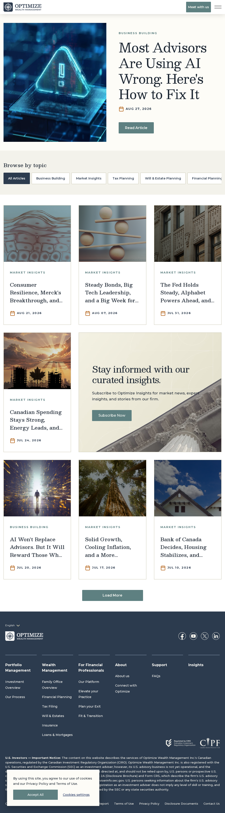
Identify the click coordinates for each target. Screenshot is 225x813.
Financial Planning (57, 697)
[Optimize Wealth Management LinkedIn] (216, 636)
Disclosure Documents (181, 803)
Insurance (50, 725)
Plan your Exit (89, 706)
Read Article (136, 128)
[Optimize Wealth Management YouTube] (193, 636)
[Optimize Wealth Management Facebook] (182, 636)
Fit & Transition (90, 716)
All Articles (16, 178)
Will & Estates (53, 716)
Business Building (50, 178)
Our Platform (88, 682)
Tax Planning (123, 178)
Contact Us (211, 803)
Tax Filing (49, 706)
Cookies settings (76, 795)
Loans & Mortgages (57, 735)
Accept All (35, 795)
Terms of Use (124, 803)
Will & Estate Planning (163, 178)
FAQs (156, 676)
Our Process (15, 697)
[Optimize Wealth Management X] (205, 636)
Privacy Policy (149, 803)
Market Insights (89, 178)
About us (122, 676)
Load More (112, 595)
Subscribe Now (111, 415)
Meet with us (198, 7)
